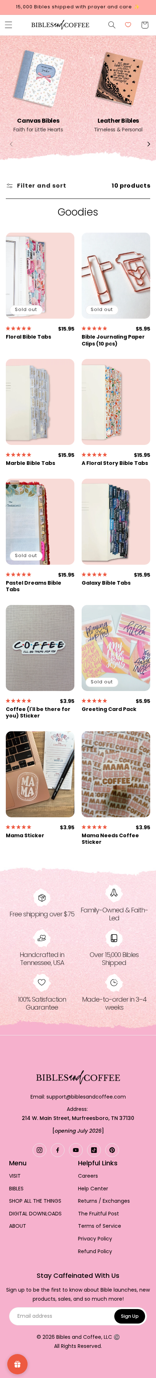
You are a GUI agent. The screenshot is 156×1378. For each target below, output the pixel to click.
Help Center (93, 1188)
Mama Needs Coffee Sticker (110, 838)
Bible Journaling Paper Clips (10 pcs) (113, 340)
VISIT (15, 1176)
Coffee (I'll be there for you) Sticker (38, 712)
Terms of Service (99, 1226)
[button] (8, 25)
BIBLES (16, 1188)
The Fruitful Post (98, 1213)
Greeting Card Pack (109, 709)
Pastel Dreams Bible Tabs (33, 586)
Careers (88, 1176)
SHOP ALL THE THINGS (35, 1201)
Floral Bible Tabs (28, 337)
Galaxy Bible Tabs (106, 583)
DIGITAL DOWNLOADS (35, 1213)
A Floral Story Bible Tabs (115, 463)
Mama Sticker (25, 835)
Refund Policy (95, 1251)
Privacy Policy (95, 1238)
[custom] (39, 1150)
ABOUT (17, 1226)
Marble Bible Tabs (30, 463)
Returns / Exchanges (104, 1201)
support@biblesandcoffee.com (86, 1096)
